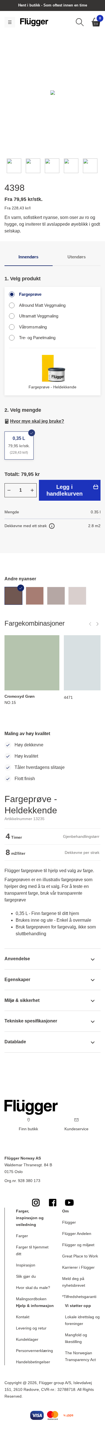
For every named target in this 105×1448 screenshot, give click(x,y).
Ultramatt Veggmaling (38, 316)
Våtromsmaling (33, 326)
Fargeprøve (30, 294)
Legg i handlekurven (64, 490)
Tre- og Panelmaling (37, 337)
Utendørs (76, 256)
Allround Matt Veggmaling (42, 305)
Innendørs (28, 256)
